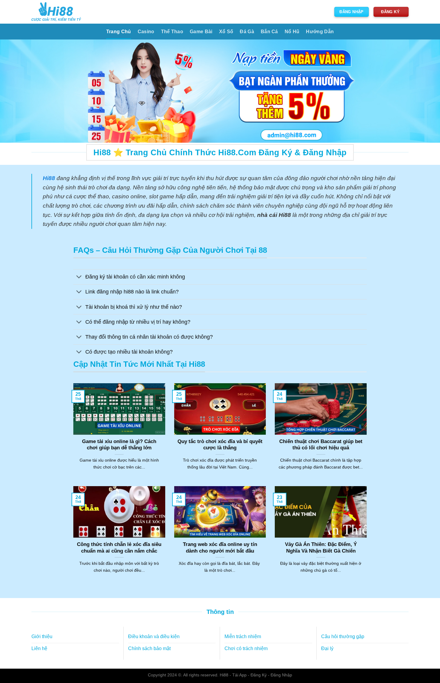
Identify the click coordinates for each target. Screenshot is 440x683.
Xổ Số (226, 31)
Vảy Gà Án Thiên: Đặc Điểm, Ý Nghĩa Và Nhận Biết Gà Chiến (321, 547)
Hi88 (224, 675)
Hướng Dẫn (320, 31)
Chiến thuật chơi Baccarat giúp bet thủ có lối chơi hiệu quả (320, 445)
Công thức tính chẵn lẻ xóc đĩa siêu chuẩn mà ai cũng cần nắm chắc (119, 547)
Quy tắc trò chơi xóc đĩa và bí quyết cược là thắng (220, 445)
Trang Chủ (118, 31)
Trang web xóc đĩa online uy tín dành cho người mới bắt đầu (220, 547)
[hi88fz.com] (56, 11)
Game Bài (201, 31)
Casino (146, 31)
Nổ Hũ (292, 31)
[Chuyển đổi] (79, 277)
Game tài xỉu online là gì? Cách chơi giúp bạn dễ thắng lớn (119, 445)
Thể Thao (172, 31)
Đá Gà (247, 31)
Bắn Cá (269, 31)
